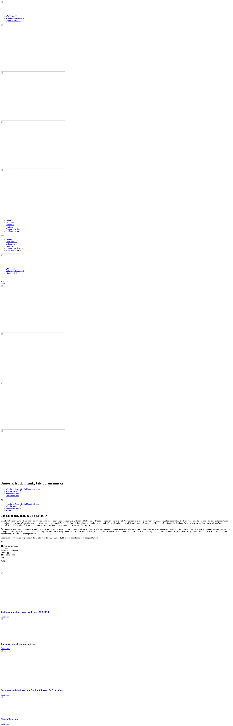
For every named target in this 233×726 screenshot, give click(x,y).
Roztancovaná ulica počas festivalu (18, 644)
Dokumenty (10, 225)
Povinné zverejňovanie (14, 229)
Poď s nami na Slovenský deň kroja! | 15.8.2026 (25, 612)
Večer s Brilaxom (9, 719)
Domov (9, 220)
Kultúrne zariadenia (13, 493)
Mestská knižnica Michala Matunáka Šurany (23, 489)
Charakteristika (11, 222)
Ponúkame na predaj (13, 231)
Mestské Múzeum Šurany (15, 491)
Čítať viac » (5, 617)
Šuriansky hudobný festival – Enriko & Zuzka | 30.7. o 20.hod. (32, 690)
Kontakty (9, 227)
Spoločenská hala (12, 496)
